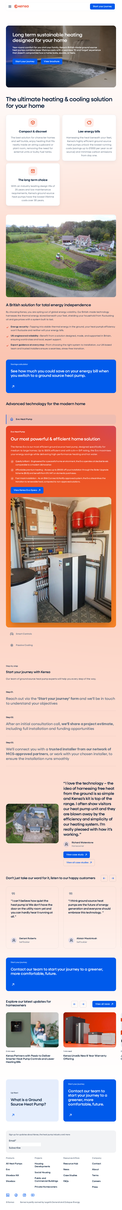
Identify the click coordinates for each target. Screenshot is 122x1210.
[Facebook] (16, 1195)
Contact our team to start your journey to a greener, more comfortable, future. (57, 972)
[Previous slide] (104, 878)
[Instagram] (24, 1195)
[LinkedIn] (8, 1195)
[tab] (61, 419)
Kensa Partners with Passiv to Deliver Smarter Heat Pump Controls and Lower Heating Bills (30, 1059)
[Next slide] (112, 878)
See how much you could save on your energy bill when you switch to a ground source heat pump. (60, 373)
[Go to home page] (21, 7)
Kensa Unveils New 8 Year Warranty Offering (84, 1057)
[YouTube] (33, 1195)
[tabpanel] (61, 526)
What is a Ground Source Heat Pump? (28, 1102)
